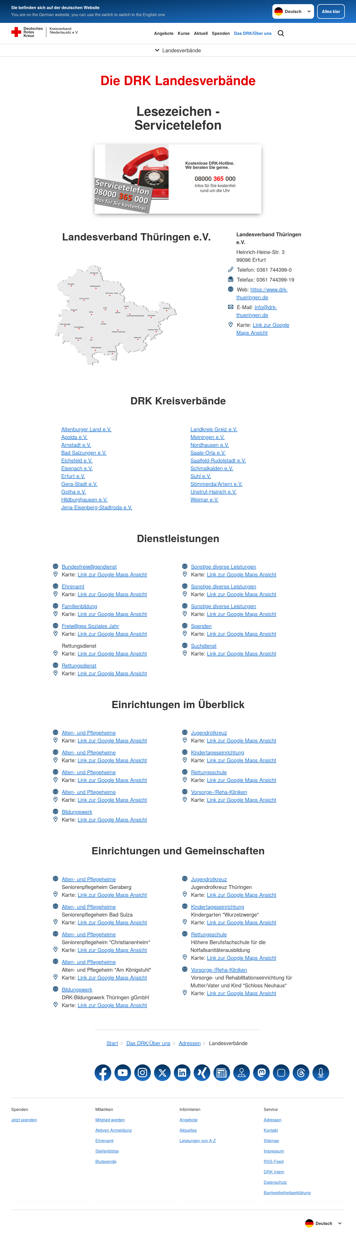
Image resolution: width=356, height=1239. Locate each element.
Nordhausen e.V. (210, 444)
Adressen (272, 1120)
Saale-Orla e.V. (208, 452)
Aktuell (201, 33)
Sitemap (271, 1140)
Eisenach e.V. (77, 468)
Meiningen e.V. (208, 437)
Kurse (184, 33)
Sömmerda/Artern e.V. (217, 483)
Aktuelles (188, 1130)
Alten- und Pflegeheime (89, 732)
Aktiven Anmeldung (113, 1130)
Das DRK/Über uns (253, 33)
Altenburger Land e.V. (86, 429)
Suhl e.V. (201, 476)
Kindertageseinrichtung (217, 752)
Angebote (164, 33)
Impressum (274, 1151)
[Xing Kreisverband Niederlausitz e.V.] (202, 1072)
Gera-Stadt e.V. (79, 483)
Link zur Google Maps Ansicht (262, 328)
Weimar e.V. (205, 499)
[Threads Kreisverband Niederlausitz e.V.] (301, 1072)
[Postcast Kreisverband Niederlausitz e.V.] (320, 1072)
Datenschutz (275, 1182)
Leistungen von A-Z (198, 1140)
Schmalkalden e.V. (212, 468)
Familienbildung (79, 606)
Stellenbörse (107, 1151)
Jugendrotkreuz (209, 732)
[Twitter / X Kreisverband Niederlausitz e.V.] (162, 1072)
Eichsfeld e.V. (77, 460)
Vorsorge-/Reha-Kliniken (219, 792)
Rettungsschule (209, 772)
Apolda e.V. (74, 437)
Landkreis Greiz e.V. (214, 429)
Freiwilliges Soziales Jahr (90, 626)
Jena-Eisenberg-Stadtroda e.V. (96, 507)
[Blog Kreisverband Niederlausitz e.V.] (221, 1072)
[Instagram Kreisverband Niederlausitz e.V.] (142, 1072)
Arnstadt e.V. (76, 444)
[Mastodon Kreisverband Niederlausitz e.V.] (261, 1072)
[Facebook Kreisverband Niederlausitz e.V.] (103, 1072)
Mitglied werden (110, 1120)
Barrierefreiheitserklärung (287, 1193)
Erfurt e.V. (73, 476)
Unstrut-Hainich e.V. (214, 491)
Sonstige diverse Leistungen (223, 566)
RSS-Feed (274, 1161)
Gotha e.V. (73, 491)
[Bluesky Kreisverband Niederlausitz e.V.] (281, 1072)
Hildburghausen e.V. (84, 499)
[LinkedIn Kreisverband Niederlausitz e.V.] (182, 1072)
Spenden (221, 33)
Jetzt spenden (24, 1120)
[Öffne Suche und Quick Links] (281, 33)
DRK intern (274, 1172)
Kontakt (271, 1130)
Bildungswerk (77, 811)
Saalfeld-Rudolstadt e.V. (218, 460)
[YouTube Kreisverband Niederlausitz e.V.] (122, 1072)
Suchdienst (204, 645)
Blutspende (105, 1161)
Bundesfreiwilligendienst (89, 566)
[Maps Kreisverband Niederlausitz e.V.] (241, 1072)
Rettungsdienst (79, 665)
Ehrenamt (73, 586)
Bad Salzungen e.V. (84, 452)
